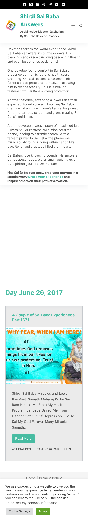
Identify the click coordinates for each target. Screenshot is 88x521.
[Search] (81, 25)
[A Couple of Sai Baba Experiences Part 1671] (44, 355)
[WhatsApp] (56, 4)
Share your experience (45, 177)
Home (31, 478)
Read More (25, 437)
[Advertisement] (44, 231)
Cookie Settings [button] (19, 511)
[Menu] (73, 25)
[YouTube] (63, 4)
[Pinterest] (43, 4)
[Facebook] (24, 4)
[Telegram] (50, 4)
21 (69, 449)
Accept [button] (43, 511)
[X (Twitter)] (31, 4)
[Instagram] (37, 4)
